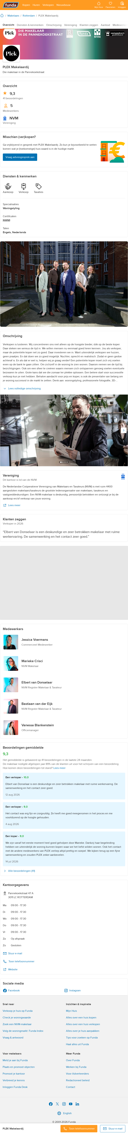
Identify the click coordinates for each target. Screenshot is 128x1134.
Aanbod (105, 25)
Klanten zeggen (89, 25)
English (67, 1113)
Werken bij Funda (76, 1067)
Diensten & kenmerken (30, 25)
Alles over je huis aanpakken (82, 1031)
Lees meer (14, 505)
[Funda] (11, 5)
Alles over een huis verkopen (83, 1024)
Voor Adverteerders (77, 1073)
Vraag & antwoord (13, 1037)
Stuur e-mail (15, 953)
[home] (2, 15)
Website (13, 969)
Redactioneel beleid (78, 1080)
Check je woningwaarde (17, 1017)
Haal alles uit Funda (77, 1044)
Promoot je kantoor (14, 1073)
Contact (70, 1087)
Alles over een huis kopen (81, 1017)
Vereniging (70, 25)
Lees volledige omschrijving (24, 388)
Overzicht (8, 25)
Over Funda (73, 1060)
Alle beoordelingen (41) (21, 871)
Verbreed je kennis (14, 1080)
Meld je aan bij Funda (15, 1060)
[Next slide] (123, 430)
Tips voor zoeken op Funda (82, 1037)
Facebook (14, 990)
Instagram (75, 990)
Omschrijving (54, 25)
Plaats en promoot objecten (19, 1067)
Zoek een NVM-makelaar (17, 1024)
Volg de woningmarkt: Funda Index (23, 1031)
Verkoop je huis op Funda (17, 1011)
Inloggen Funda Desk (15, 1087)
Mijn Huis (71, 1011)
